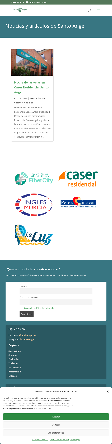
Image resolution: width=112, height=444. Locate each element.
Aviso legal (75, 439)
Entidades (13, 359)
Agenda (12, 355)
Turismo (13, 363)
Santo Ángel (14, 350)
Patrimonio (14, 371)
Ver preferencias (56, 432)
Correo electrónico (28, 297)
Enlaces (12, 375)
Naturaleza (14, 367)
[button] (107, 391)
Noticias (28, 102)
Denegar (56, 424)
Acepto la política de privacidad (39, 308)
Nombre (24, 286)
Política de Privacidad (59, 439)
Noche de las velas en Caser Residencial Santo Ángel (31, 87)
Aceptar (56, 416)
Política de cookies (40, 439)
